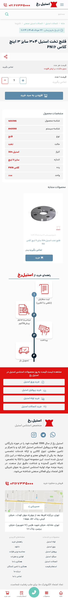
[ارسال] (6, 14)
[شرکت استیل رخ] (48, 423)
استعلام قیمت (21, 596)
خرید (37, 258)
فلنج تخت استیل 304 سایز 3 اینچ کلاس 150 (43, 242)
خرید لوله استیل (31, 398)
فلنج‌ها (18, 23)
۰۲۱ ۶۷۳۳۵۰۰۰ (21, 484)
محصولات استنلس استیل (21, 372)
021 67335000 (34, 592)
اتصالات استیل (51, 23)
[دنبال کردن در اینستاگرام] (34, 434)
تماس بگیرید (35, 250)
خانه (60, 596)
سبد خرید (7, 596)
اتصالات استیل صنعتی (33, 23)
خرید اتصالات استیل (31, 407)
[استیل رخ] (54, 4)
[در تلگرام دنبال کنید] (43, 434)
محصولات (46, 596)
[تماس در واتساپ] (52, 434)
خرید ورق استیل (31, 382)
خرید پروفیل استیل (31, 390)
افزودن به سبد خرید (31, 96)
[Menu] (62, 4)
